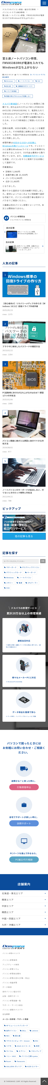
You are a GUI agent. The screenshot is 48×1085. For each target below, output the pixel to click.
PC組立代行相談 (23, 859)
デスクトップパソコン (30, 567)
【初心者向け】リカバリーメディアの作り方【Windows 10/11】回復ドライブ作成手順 (23, 304)
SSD (38, 81)
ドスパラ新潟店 (11, 91)
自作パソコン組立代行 (11, 991)
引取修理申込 (33, 3)
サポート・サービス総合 (12, 1005)
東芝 (38, 1046)
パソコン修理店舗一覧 (11, 1000)
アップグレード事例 (10, 964)
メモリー (9, 583)
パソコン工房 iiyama (29, 1056)
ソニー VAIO (11, 1056)
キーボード (31, 572)
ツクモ (8, 1046)
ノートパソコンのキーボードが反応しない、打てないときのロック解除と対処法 (23, 491)
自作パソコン (11, 1030)
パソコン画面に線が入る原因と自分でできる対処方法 (23, 442)
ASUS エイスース (24, 1046)
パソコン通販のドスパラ (12, 1009)
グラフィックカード (14, 572)
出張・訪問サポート (10, 996)
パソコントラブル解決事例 (13, 12)
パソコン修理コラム (10, 969)
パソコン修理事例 (9, 960)
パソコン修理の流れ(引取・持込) (16, 978)
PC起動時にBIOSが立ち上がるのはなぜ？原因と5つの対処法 (23, 394)
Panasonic (21, 1061)
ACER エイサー (33, 1066)
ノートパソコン (25, 81)
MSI (36, 1041)
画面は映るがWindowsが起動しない (18, 96)
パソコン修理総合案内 (11, 973)
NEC (8, 1036)
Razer (8, 1061)
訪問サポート (39, 3)
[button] (44, 3)
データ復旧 (7, 987)
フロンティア (36, 1051)
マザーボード (11, 567)
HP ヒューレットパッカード (17, 1025)
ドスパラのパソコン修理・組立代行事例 (19, 9)
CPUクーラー (33, 583)
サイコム (9, 1051)
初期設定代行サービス (25, 86)
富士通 (8, 86)
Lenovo (35, 1030)
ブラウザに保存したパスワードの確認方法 (21, 346)
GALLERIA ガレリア (14, 1066)
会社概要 (6, 1014)
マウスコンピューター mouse (18, 1041)
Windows (9, 81)
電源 (20, 583)
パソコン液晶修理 (9, 982)
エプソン (22, 1051)
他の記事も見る (24, 536)
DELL (24, 1030)
